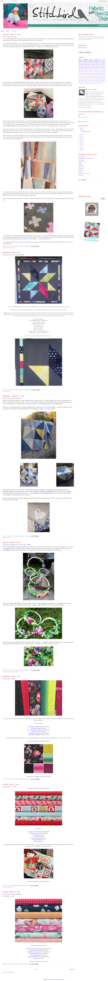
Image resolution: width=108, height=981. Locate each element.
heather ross (86, 63)
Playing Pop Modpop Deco (33, 956)
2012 (81, 144)
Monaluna (89, 74)
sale (99, 63)
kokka (93, 63)
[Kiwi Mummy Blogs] (91, 215)
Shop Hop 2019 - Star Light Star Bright (13, 255)
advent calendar (81, 64)
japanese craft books (97, 67)
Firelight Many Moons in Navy (54, 491)
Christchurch (103, 63)
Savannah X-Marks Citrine (10, 491)
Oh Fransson (81, 168)
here (49, 741)
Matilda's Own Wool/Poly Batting (43, 493)
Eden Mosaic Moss (36, 731)
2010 (81, 147)
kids (80, 80)
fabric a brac (90, 64)
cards (79, 78)
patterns (80, 63)
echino (82, 67)
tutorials (95, 68)
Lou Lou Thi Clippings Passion (33, 729)
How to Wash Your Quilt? (10, 37)
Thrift (91, 63)
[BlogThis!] (34, 246)
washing (13, 247)
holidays (93, 64)
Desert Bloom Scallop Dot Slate (35, 726)
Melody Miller (103, 73)
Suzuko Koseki (92, 76)
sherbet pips (99, 81)
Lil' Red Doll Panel (50, 844)
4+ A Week (100, 68)
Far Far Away (88, 71)
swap (93, 68)
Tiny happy (81, 175)
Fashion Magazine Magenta (34, 734)
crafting (80, 67)
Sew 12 (80, 76)
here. (66, 309)
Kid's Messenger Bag (82, 73)
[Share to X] (35, 246)
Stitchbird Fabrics (82, 114)
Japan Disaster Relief (87, 65)
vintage (90, 83)
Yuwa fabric (88, 77)
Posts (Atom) (10, 972)
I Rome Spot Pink (36, 834)
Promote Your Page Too (83, 117)
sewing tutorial (94, 81)
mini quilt (85, 80)
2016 (81, 136)
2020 (81, 128)
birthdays (96, 77)
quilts (8, 247)
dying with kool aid (91, 78)
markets (80, 61)
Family (103, 60)
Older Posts (72, 969)
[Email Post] (30, 246)
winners (100, 83)
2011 (81, 146)
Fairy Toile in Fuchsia (35, 955)
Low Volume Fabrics (93, 73)
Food (91, 71)
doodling (87, 78)
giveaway (90, 61)
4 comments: (27, 779)
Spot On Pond (34, 838)
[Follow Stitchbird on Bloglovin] (85, 53)
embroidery (96, 78)
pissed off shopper (101, 80)
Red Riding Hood (102, 74)
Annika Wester (87, 70)
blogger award (103, 77)
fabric (80, 60)
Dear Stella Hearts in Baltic (37, 491)
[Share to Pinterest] (38, 246)
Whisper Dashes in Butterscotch (34, 951)
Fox (93, 71)
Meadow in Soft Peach (38, 958)
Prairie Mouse (81, 170)
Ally (83, 70)
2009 (81, 149)
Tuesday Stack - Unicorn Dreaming (12, 894)
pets (83, 63)
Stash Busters (83, 76)
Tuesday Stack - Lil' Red (9, 786)
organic (96, 64)
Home (2, 31)
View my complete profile (85, 107)
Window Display (15, 671)
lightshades (96, 63)
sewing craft (90, 68)
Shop (94, 61)
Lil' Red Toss (32, 833)
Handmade (103, 71)
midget (83, 80)
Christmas (97, 61)
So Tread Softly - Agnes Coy (84, 173)
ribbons (86, 68)
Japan (82, 65)
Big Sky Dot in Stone (23, 491)
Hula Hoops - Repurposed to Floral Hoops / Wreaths (17, 545)
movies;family (90, 80)
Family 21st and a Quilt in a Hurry (12, 398)
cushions (85, 64)
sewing (95, 60)
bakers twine (103, 65)
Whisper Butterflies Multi (34, 953)
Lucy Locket (81, 160)
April (82, 129)
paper (97, 80)
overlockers (94, 80)
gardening (85, 67)
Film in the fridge (82, 156)
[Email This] (32, 246)
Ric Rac (80, 171)
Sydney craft (98, 76)
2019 (81, 134)
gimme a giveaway (91, 67)
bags (99, 65)
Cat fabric (95, 70)
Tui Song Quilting (55, 306)
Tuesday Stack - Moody (9, 679)
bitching (99, 77)
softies (80, 83)
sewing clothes (89, 81)
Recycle (9, 671)
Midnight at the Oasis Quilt (83, 74)
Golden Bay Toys (97, 71)
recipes (100, 61)
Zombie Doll (93, 77)
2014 (81, 140)
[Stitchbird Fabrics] (79, 115)
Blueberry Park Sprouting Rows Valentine (35, 948)
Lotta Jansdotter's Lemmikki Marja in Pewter (57, 490)
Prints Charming (93, 74)
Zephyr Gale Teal (33, 950)
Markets (7, 31)
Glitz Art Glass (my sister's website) (85, 158)
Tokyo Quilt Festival (94, 65)
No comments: (26, 389)
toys (88, 83)
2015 (81, 138)
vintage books (94, 83)
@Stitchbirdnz (7, 550)
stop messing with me (84, 83)
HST (100, 71)
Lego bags (87, 73)
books (86, 61)
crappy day (83, 78)
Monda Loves (81, 166)
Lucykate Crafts (82, 161)
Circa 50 (99, 64)
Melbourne (98, 73)
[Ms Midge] (92, 241)
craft (83, 61)
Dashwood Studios (100, 70)
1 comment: (26, 246)
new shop (80, 68)
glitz (79, 80)
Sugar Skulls (88, 76)
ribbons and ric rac (84, 81)
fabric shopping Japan (101, 78)
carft (81, 78)
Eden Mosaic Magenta (35, 728)
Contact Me (13, 31)
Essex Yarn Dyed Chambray (36, 490)
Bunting (91, 70)
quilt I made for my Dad (10, 135)
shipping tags (103, 81)
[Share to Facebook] (36, 246)
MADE (80, 163)
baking (103, 61)
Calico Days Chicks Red (33, 831)
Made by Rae (81, 165)
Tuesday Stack (10, 887)
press (83, 68)
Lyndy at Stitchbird (92, 89)
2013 (81, 142)
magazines (103, 67)
